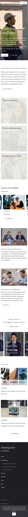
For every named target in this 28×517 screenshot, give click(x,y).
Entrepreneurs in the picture (9, 466)
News (2, 480)
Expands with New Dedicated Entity (13, 424)
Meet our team (14, 326)
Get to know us (8, 88)
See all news (15, 433)
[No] (26, 511)
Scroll (5, 55)
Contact (3, 487)
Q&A (2, 484)
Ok (13, 514)
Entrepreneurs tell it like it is (9, 463)
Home (2, 456)
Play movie (15, 55)
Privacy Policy (4, 500)
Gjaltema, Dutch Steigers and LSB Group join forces (13, 392)
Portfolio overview (6, 469)
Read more (9, 218)
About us (6, 304)
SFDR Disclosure (5, 503)
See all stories (4, 191)
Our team (3, 476)
